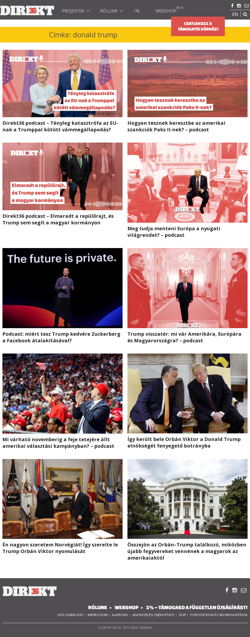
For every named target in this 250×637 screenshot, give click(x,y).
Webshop (166, 11)
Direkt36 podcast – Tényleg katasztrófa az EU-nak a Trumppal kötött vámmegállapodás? (60, 126)
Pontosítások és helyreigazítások (219, 615)
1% (137, 11)
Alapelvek (120, 615)
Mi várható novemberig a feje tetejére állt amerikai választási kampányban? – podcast (58, 442)
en (235, 14)
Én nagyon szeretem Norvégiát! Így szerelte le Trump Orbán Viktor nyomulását (60, 547)
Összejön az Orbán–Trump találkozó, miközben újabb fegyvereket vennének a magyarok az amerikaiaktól (186, 551)
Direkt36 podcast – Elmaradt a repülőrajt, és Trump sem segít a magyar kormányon (58, 219)
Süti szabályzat (70, 615)
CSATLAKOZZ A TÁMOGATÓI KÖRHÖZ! (198, 26)
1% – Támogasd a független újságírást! (197, 607)
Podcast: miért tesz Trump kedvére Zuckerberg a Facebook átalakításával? (61, 337)
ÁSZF (182, 615)
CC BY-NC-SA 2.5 (109, 628)
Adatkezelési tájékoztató (153, 615)
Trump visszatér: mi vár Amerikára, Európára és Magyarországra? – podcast (184, 337)
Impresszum (97, 615)
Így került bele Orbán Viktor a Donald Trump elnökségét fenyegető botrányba (184, 442)
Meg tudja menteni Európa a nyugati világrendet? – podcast (173, 231)
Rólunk (109, 11)
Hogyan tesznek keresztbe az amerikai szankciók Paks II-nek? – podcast (176, 126)
